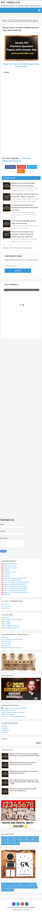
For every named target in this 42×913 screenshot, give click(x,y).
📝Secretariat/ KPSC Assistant (12, 620)
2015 (24, 837)
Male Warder (14, 887)
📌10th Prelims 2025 (8, 566)
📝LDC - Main (5, 624)
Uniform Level (6, 643)
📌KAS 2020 (5, 594)
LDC (34, 884)
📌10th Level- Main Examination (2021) (14, 588)
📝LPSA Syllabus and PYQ (10, 626)
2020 (17, 840)
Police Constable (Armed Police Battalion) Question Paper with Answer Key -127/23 (24, 207)
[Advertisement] (19, 429)
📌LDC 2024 (5, 574)
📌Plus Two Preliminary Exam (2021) (14, 590)
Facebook (11, 167)
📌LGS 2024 (5, 576)
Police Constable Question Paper (22, 248)
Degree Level (5, 608)
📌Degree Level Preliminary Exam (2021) (15, 592)
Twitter (33, 167)
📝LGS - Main (5, 622)
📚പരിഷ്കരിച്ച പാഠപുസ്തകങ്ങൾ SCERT (14, 708)
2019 (11, 840)
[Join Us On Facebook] (14, 904)
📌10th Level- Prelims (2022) (11, 580)
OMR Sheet (5, 637)
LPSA (5, 887)
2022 (30, 840)
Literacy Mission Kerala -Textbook (13, 712)
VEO (12, 890)
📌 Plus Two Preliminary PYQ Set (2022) (15, 582)
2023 (37, 840)
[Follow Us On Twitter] (18, 904)
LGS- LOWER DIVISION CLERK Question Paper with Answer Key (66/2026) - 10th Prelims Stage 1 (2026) (24, 781)
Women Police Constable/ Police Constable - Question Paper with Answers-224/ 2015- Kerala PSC (22, 234)
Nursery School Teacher (29, 887)
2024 (10, 248)
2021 (24, 840)
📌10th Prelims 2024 (8, 572)
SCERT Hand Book (7, 714)
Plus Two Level (6, 606)
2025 (11, 843)
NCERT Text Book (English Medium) (13, 716)
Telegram (4, 728)
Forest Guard (26, 884)
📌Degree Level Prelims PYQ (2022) (13, 584)
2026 (17, 843)
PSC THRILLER (10, 2)
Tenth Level (5, 604)
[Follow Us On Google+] (22, 904)
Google (22, 167)
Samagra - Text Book (8, 710)
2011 (5, 837)
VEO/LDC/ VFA (6, 641)
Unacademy (5, 730)
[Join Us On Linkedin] (26, 904)
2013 (11, 837)
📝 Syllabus (5, 618)
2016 (30, 837)
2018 (5, 840)
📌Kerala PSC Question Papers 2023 (13, 578)
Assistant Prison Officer (11, 884)
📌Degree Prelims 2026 (9, 564)
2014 (17, 837)
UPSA (5, 890)
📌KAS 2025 (5, 570)
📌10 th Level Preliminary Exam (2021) (14, 586)
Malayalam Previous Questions (12, 647)
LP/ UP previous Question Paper (12, 639)
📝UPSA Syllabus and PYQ (10, 628)
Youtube (4, 726)
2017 (37, 837)
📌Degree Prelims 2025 (9, 568)
